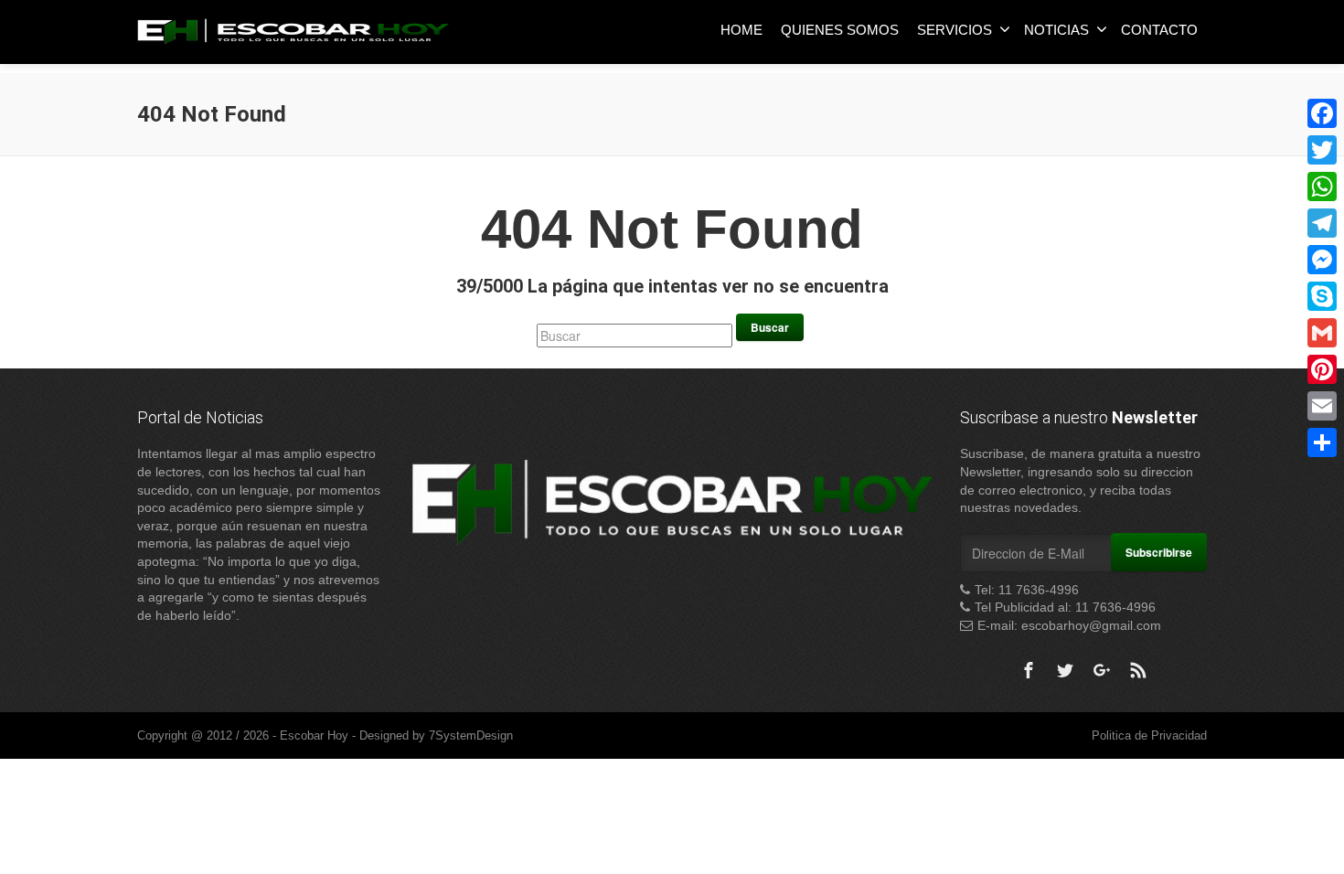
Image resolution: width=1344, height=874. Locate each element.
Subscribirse (1158, 552)
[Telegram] (1322, 223)
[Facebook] (1028, 670)
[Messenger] (1322, 259)
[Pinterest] (1322, 369)
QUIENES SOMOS (840, 29)
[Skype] (1322, 296)
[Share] (1322, 442)
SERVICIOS (954, 29)
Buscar (770, 327)
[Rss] (1138, 670)
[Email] (1322, 406)
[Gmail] (1322, 332)
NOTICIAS (1056, 29)
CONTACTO (1159, 29)
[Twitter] (1065, 670)
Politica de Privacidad (1149, 735)
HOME (741, 29)
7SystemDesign (471, 735)
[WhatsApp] (1322, 186)
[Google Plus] (1101, 670)
